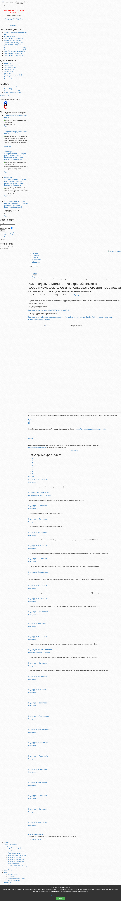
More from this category (35, 835)
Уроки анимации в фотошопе (17, 869)
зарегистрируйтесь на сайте (37, 447)
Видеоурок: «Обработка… (38, 585)
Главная (34, 273)
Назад (34, 441)
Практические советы (14, 853)
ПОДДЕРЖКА (36, 263)
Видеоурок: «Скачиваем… (38, 769)
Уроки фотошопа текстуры (16, 859)
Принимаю (60, 898)
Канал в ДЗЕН (14, 25)
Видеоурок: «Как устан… (38, 519)
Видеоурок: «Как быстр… (38, 545)
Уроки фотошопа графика (16, 861)
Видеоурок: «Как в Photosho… (40, 729)
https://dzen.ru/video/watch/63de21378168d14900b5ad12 (49, 310)
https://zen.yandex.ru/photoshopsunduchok (91, 429)
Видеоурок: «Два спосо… (38, 702)
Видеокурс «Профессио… (38, 572)
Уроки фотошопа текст (15, 857)
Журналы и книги (13, 874)
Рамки (9, 884)
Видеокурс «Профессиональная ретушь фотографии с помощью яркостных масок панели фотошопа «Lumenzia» (15, 155)
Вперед (34, 443)
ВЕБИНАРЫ (35, 255)
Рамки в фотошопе (13, 863)
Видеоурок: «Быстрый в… (38, 558)
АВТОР (34, 261)
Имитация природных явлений (17, 867)
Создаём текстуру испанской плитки (15, 116)
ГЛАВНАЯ (35, 253)
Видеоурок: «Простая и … (38, 636)
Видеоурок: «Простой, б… (38, 479)
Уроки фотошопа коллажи (16, 852)
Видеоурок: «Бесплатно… (38, 505)
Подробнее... (8, 126)
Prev (29, 476)
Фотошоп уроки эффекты (15, 865)
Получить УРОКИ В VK (14, 19)
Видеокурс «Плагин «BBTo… (39, 492)
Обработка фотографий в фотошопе (39, 495)
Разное (6, 872)
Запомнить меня (5, 228)
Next (32, 476)
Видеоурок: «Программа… (38, 716)
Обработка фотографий (15, 848)
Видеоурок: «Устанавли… (38, 676)
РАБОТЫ (35, 257)
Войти (2, 231)
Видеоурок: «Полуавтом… (38, 742)
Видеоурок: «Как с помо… (38, 822)
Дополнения (7, 882)
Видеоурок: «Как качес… (38, 689)
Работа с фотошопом (10, 844)
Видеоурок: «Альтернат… (38, 532)
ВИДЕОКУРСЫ (36, 259)
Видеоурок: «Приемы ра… (38, 598)
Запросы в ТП (8, 871)
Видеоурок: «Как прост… (38, 663)
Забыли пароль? (9, 233)
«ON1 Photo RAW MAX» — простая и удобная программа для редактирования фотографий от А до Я (16, 204)
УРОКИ (6, 846)
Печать (30, 438)
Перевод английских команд (16, 878)
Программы (11, 876)
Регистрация (8, 237)
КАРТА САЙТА (36, 839)
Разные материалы (14, 880)
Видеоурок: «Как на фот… (38, 809)
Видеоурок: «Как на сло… (38, 623)
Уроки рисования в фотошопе (17, 855)
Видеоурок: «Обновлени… (38, 611)
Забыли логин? (8, 235)
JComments (74, 450)
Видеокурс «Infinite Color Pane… (41, 649)
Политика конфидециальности (60, 896)
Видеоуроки (36, 277)
